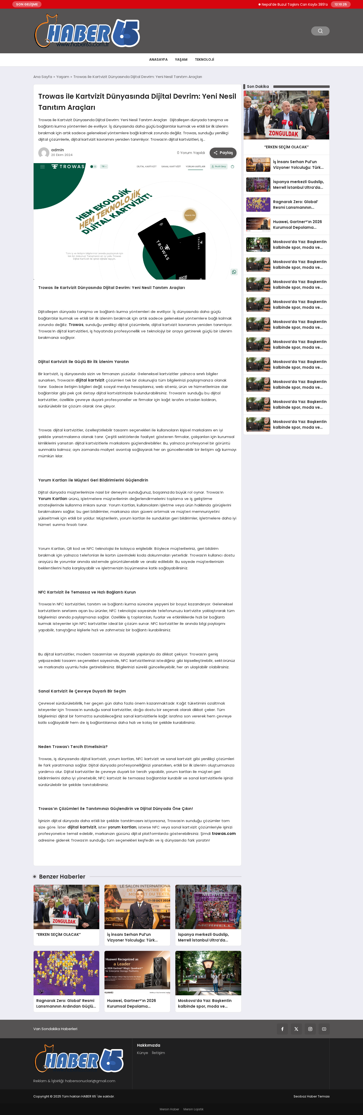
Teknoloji (204, 59)
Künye (142, 1052)
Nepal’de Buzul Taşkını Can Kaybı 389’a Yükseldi (284, 4)
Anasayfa (158, 59)
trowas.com (224, 833)
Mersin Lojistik (193, 1109)
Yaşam (181, 59)
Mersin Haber (169, 1109)
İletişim (158, 1052)
